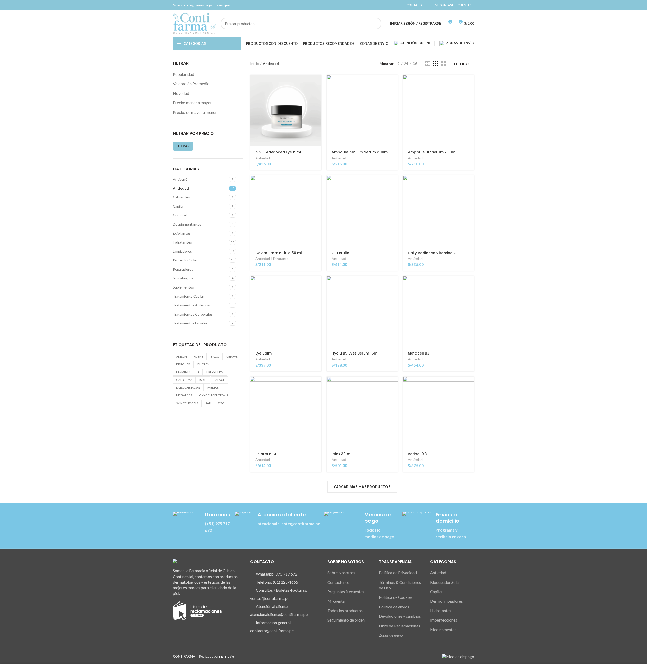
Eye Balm (263, 353)
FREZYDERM (215, 372)
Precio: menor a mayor (192, 102)
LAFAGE (219, 380)
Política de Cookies (395, 597)
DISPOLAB (183, 364)
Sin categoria (183, 278)
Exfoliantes (182, 233)
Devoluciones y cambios (400, 616)
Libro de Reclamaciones (399, 625)
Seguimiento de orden (346, 619)
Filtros (462, 64)
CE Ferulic (340, 253)
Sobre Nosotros (341, 572)
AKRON (181, 356)
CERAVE (232, 356)
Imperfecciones (443, 619)
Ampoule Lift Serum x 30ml (432, 152)
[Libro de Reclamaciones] (197, 610)
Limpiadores (182, 251)
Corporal (180, 215)
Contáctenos (338, 582)
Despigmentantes (187, 224)
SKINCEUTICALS (187, 403)
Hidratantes (182, 242)
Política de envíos (394, 606)
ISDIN (203, 380)
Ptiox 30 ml (341, 454)
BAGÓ (215, 356)
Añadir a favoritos (317, 106)
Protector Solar (185, 260)
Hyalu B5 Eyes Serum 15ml (355, 353)
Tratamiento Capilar (188, 296)
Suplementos (183, 287)
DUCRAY (203, 364)
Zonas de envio (391, 635)
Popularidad (183, 74)
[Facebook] (382, 5)
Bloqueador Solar (445, 582)
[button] (317, 83)
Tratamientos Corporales (193, 314)
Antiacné (180, 179)
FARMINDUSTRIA (187, 372)
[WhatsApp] (393, 5)
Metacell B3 (418, 353)
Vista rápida (317, 94)
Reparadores (183, 269)
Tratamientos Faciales (190, 323)
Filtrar (183, 146)
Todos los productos (345, 610)
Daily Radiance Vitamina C (432, 253)
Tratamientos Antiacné (191, 305)
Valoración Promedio (191, 83)
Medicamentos (443, 629)
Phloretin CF (266, 454)
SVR (208, 403)
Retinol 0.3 (417, 454)
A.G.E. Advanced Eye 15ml (278, 152)
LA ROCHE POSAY (188, 387)
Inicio (254, 63)
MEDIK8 (213, 387)
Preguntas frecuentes (345, 591)
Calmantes (181, 197)
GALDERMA (184, 380)
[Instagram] (387, 5)
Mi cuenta (336, 601)
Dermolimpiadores (446, 601)
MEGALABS (184, 395)
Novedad (181, 93)
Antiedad (181, 188)
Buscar (374, 23)
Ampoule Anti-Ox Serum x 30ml (360, 152)
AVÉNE (198, 356)
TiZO (221, 403)
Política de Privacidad (398, 572)
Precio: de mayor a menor (195, 112)
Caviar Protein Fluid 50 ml (278, 253)
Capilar (178, 206)
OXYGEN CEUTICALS (213, 395)
